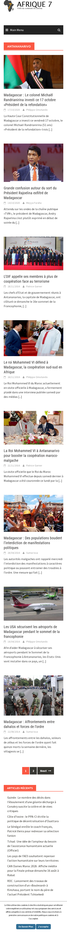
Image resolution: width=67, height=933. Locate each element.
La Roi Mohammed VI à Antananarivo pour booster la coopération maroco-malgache (31, 455)
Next (43, 771)
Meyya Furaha (34, 203)
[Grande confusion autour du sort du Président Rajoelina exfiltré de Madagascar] (33, 162)
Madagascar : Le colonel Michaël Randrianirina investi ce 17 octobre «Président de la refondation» (30, 100)
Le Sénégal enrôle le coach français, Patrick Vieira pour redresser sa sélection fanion (33, 831)
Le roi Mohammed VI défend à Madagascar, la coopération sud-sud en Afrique (33, 367)
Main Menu (17, 30)
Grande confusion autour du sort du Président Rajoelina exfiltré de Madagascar (30, 193)
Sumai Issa (32, 552)
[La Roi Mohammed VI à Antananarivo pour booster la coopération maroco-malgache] (33, 427)
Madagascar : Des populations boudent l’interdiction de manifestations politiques (33, 543)
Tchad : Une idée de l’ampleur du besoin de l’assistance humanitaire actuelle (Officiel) (31, 846)
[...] (50, 129)
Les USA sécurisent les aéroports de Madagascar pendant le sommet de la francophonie (32, 632)
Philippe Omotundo (37, 109)
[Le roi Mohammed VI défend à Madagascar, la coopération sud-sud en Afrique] (33, 338)
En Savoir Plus (26, 926)
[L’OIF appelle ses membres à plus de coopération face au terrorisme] (33, 253)
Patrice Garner (34, 286)
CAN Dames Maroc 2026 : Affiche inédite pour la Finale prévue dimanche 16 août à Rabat (33, 870)
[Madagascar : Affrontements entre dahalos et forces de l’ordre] (33, 695)
